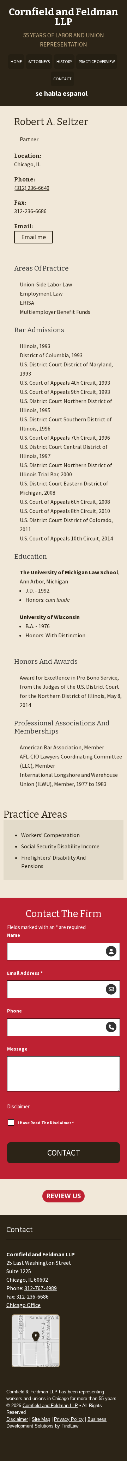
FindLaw (69, 1426)
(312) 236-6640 (31, 187)
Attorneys (39, 61)
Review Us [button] (63, 1195)
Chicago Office (23, 1304)
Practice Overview (97, 61)
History (64, 61)
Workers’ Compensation (50, 834)
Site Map (41, 1419)
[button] (119, 1453)
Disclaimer (18, 1106)
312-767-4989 (40, 1288)
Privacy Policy (69, 1419)
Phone (14, 1011)
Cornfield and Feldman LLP (63, 16)
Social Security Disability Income (60, 846)
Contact (62, 78)
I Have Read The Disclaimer (46, 1122)
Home (16, 61)
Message (17, 1049)
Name (13, 935)
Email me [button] (33, 237)
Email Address (25, 973)
